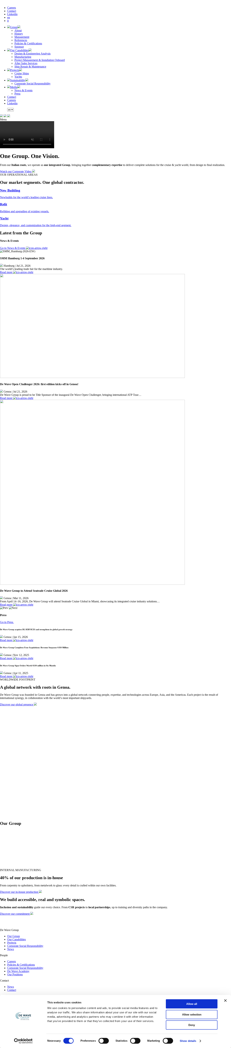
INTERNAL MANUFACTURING (20, 870)
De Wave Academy (18, 971)
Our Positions (15, 974)
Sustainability (17, 80)
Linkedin (12, 14)
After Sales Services (25, 63)
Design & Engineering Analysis (32, 53)
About (18, 30)
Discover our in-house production (19, 891)
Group (14, 27)
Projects (14, 70)
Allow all (191, 1003)
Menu (3, 119)
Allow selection (191, 1014)
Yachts (18, 76)
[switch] (104, 1041)
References (20, 40)
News (10, 949)
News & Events (23, 90)
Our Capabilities (19, 50)
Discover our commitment (15, 913)
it (8, 20)
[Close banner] (225, 1000)
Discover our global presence (17, 704)
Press (17, 93)
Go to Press (7, 622)
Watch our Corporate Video (16, 171)
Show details (188, 1040)
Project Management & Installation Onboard (39, 60)
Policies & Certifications (28, 43)
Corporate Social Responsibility (32, 83)
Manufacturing (22, 56)
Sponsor (19, 46)
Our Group (13, 936)
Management (21, 36)
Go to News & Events (13, 248)
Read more (6, 272)
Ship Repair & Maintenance (30, 66)
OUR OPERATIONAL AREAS (19, 174)
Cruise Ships (21, 73)
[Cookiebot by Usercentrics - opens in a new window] (23, 1041)
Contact (11, 10)
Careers (11, 7)
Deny (191, 1025)
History (18, 33)
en (8, 17)
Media (13, 87)
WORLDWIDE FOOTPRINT (17, 679)
